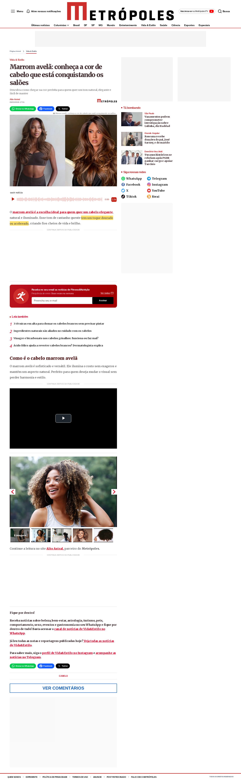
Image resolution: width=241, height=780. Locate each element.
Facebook (133, 184)
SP (92, 25)
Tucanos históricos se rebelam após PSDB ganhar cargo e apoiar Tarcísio (158, 159)
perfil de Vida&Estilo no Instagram (67, 653)
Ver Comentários (63, 688)
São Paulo (149, 113)
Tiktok (131, 196)
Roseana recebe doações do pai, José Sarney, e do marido (157, 139)
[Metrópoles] (120, 11)
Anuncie (97, 777)
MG (101, 25)
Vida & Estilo (148, 25)
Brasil (76, 25)
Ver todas (105, 293)
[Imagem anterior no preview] (12, 492)
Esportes (189, 25)
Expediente (31, 777)
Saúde (163, 25)
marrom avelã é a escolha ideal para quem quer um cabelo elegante (63, 212)
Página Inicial (15, 51)
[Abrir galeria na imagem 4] (82, 535)
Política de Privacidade (55, 777)
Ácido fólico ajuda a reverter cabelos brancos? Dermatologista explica (58, 345)
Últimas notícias (40, 25)
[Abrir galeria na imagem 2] (41, 535)
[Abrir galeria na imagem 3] (61, 535)
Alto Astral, (55, 548)
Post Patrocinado (116, 777)
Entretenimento (128, 25)
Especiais (204, 25)
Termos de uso (80, 777)
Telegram (159, 178)
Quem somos (14, 777)
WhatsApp (134, 178)
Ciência (175, 25)
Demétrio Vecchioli (153, 151)
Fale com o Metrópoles (143, 777)
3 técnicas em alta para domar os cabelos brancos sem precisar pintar (59, 323)
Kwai (155, 196)
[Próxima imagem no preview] (114, 492)
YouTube (158, 190)
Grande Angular (151, 133)
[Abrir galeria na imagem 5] (103, 535)
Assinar (103, 300)
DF (85, 25)
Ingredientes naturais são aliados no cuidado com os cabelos (53, 330)
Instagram (160, 184)
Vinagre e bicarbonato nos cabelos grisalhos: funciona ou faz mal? (56, 338)
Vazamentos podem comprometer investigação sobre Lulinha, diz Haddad (157, 121)
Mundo (111, 25)
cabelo (63, 676)
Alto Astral (15, 99)
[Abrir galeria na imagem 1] (63, 492)
